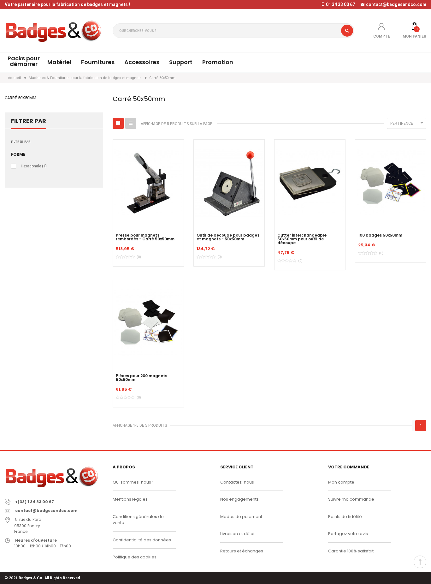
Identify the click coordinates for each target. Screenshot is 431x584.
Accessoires (141, 62)
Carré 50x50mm (20, 98)
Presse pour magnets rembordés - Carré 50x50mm (145, 237)
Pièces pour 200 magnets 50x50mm (141, 378)
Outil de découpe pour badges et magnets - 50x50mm (228, 237)
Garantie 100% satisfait (351, 551)
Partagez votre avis (348, 534)
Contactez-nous (237, 482)
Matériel (59, 62)
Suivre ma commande (351, 499)
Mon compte (341, 482)
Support (180, 62)
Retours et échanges (241, 551)
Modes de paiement (241, 517)
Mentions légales (130, 499)
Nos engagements (239, 499)
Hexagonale (34, 166)
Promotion (217, 62)
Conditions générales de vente (138, 520)
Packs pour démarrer (24, 61)
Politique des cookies (134, 557)
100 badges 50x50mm (380, 235)
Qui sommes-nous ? (134, 482)
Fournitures (98, 62)
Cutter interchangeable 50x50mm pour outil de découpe (302, 239)
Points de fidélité (345, 517)
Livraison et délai (237, 534)
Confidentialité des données (142, 540)
